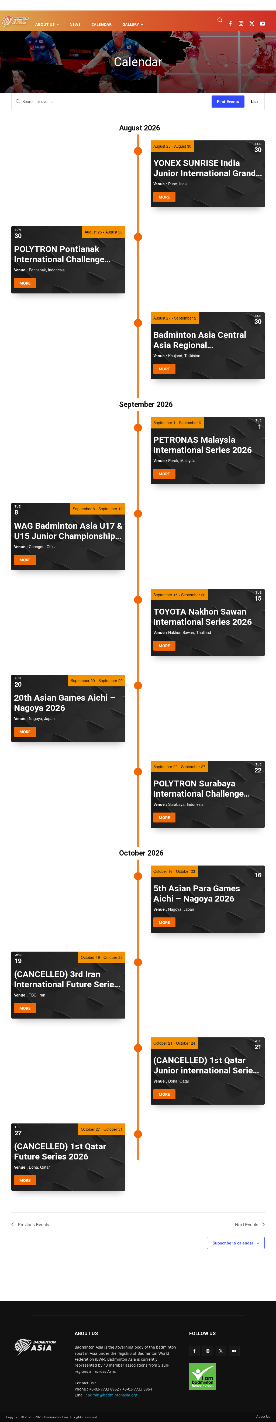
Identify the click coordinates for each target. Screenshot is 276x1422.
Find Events (228, 101)
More (164, 197)
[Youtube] (262, 24)
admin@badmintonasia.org (112, 1395)
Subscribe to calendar (233, 1243)
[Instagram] (241, 24)
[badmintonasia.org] (15, 22)
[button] (219, 19)
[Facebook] (230, 24)
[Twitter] (252, 24)
